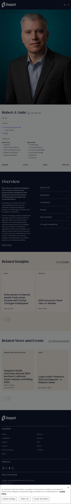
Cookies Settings (9, 499)
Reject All (24, 499)
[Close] (68, 488)
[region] (35, 494)
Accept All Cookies (41, 499)
